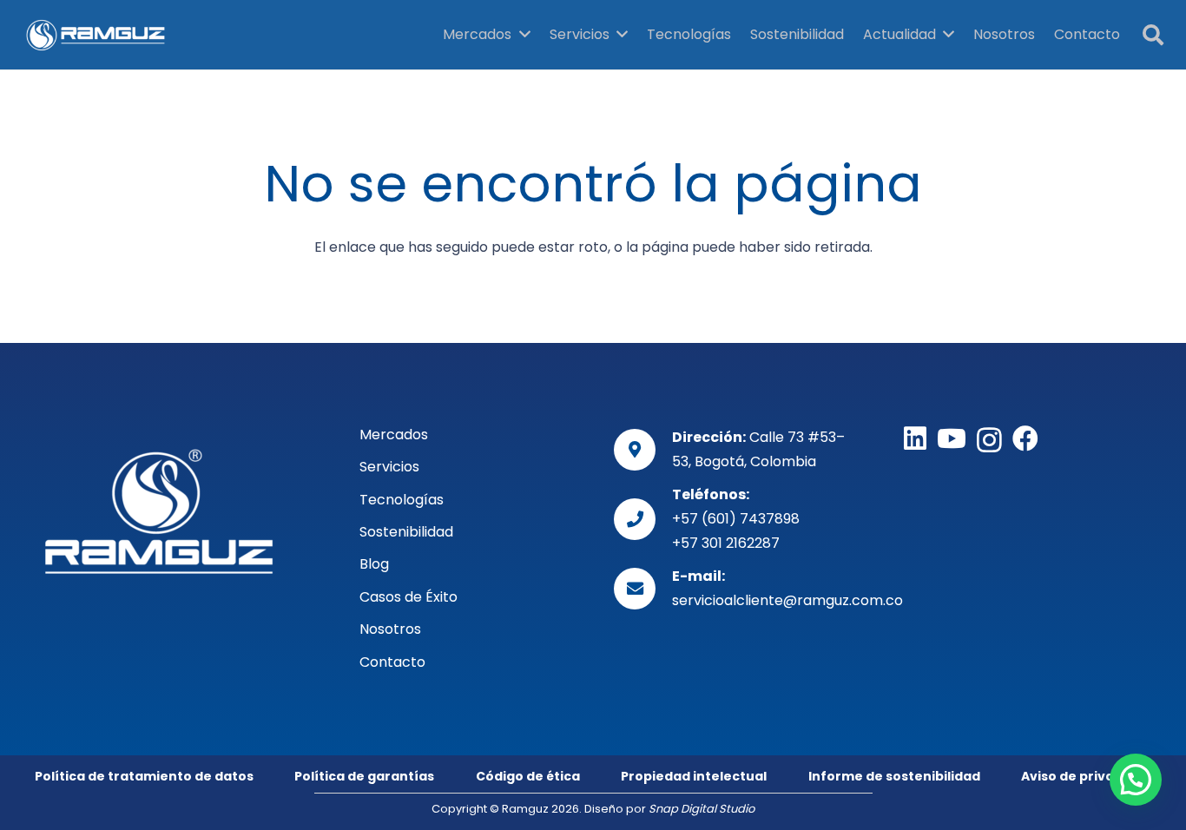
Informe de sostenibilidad (894, 776)
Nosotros (390, 629)
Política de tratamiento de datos (144, 776)
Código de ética (528, 776)
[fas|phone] (643, 519)
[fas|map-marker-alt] (643, 450)
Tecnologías (401, 500)
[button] (1153, 35)
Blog (374, 564)
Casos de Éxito (408, 597)
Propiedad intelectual (694, 776)
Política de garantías (364, 776)
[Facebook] (1025, 438)
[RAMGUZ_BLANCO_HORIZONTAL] (159, 511)
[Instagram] (989, 439)
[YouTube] (951, 438)
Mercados (393, 435)
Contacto (392, 662)
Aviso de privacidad (1086, 776)
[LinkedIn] (915, 438)
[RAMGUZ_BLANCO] (96, 34)
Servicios (389, 467)
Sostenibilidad (406, 532)
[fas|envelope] (643, 588)
